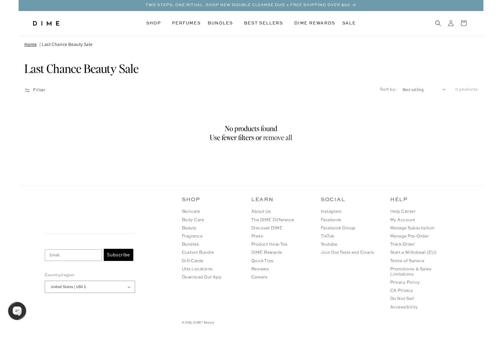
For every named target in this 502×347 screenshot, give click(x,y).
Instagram (331, 212)
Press (257, 236)
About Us (261, 212)
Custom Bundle (198, 253)
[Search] (438, 23)
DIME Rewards (266, 253)
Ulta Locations (197, 269)
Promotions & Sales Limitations (411, 271)
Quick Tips (262, 261)
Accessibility (404, 307)
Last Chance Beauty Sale (67, 44)
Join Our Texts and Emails (347, 253)
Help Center (402, 212)
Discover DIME (266, 228)
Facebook (331, 220)
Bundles (190, 244)
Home (30, 44)
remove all (277, 137)
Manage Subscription (412, 228)
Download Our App (202, 277)
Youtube (329, 244)
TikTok (327, 236)
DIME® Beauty (203, 322)
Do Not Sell (402, 299)
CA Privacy (401, 291)
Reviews (260, 269)
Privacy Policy (405, 282)
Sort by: (388, 89)
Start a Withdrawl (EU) (413, 253)
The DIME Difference (272, 220)
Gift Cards (193, 261)
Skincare (191, 212)
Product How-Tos (269, 244)
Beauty (189, 228)
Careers (259, 277)
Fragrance (192, 236)
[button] (155, 23)
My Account (402, 220)
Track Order (402, 244)
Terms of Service (407, 261)
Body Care (193, 220)
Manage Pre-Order (409, 236)
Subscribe (118, 255)
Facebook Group (338, 228)
